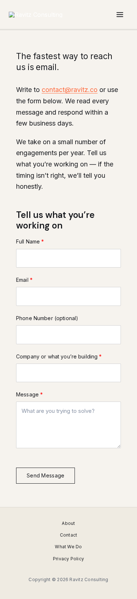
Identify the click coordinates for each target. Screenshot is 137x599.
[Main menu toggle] (119, 15)
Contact (68, 535)
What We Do (68, 546)
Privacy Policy (68, 558)
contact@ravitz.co (70, 89)
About (68, 523)
